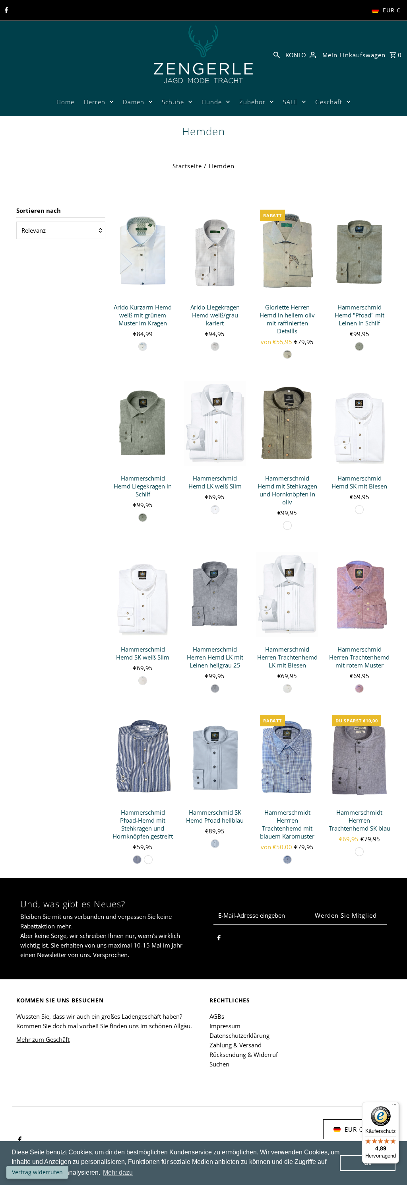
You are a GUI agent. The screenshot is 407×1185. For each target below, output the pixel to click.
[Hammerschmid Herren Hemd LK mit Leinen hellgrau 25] (215, 594)
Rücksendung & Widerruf (243, 1055)
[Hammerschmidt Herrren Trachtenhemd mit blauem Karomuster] (287, 757)
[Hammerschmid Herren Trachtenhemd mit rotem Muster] (359, 594)
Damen (133, 102)
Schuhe (173, 102)
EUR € (391, 10)
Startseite (187, 166)
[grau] (215, 346)
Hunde (212, 102)
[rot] (359, 689)
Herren (94, 102)
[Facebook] (5, 10)
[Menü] (394, 1106)
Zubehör (252, 102)
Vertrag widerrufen (37, 1172)
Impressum (224, 1026)
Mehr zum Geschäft (43, 1039)
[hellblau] (215, 844)
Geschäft (328, 102)
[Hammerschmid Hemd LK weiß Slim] (215, 423)
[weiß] (143, 346)
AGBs (216, 1016)
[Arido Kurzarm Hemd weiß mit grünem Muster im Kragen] (143, 252)
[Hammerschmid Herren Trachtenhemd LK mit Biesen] (287, 594)
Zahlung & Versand (235, 1045)
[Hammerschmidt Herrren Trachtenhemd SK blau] (359, 757)
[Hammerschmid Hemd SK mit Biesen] (359, 423)
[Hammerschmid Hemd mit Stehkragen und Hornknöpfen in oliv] (287, 423)
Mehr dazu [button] (118, 1172)
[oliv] (287, 525)
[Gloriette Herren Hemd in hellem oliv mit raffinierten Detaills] (287, 252)
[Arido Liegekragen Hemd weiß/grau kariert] (215, 252)
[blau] (137, 860)
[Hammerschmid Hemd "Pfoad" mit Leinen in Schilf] (359, 252)
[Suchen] (276, 54)
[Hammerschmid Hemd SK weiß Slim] (143, 594)
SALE (290, 102)
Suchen (219, 1064)
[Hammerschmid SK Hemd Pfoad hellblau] (215, 757)
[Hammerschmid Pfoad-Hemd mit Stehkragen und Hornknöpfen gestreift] (143, 757)
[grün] (287, 354)
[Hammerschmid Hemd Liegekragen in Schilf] (143, 423)
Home (65, 102)
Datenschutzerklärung (239, 1035)
